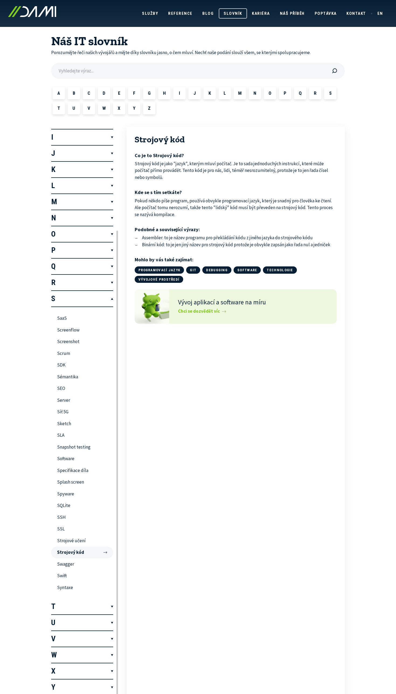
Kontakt (356, 13)
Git (193, 270)
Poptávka (326, 13)
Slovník (233, 13)
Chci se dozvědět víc (199, 311)
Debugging (217, 270)
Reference (180, 13)
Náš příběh (292, 13)
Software (247, 270)
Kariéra (261, 13)
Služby (150, 13)
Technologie (280, 270)
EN (380, 13)
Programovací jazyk (159, 270)
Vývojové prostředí (158, 279)
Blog (208, 13)
